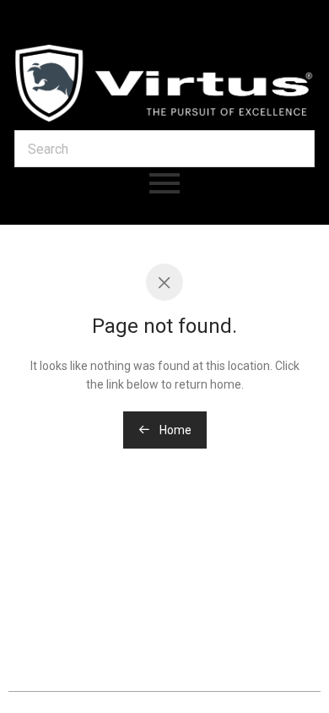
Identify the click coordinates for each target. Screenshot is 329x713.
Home (174, 430)
